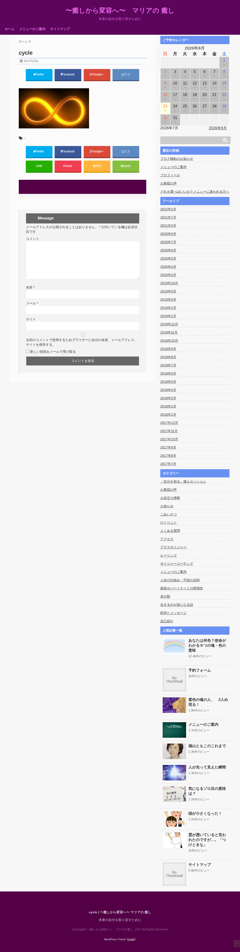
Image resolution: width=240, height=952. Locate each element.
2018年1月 (168, 414)
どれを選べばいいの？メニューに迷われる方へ (194, 191)
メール (32, 303)
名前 (30, 287)
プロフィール (170, 175)
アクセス (166, 539)
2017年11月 (169, 431)
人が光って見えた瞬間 (207, 767)
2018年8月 (168, 357)
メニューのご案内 (32, 29)
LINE (39, 166)
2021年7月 (168, 217)
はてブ (126, 74)
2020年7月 (168, 242)
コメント (32, 239)
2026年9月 (218, 128)
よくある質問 (170, 531)
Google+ (98, 74)
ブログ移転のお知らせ (176, 159)
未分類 (165, 596)
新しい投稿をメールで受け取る (53, 351)
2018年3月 (168, 398)
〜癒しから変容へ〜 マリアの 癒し (120, 10)
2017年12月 (169, 423)
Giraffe (131, 939)
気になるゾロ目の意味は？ (207, 791)
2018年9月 (168, 349)
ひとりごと (168, 522)
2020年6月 (168, 250)
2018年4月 (168, 390)
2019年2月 (168, 308)
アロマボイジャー (173, 547)
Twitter (40, 74)
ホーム (10, 29)
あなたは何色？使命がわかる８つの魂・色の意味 (207, 645)
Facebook (68, 74)
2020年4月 (168, 267)
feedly (127, 166)
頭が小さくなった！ (205, 813)
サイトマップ (60, 29)
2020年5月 (168, 258)
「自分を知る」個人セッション (183, 481)
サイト (31, 319)
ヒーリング (168, 555)
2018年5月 (168, 382)
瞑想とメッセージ (173, 613)
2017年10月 (169, 439)
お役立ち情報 (170, 498)
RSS (98, 166)
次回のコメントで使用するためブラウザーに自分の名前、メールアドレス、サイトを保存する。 (82, 342)
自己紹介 (166, 621)
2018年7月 (168, 365)
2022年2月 (168, 209)
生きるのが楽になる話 (176, 605)
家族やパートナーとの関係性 (181, 588)
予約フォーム (199, 670)
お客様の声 (168, 183)
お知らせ (166, 506)
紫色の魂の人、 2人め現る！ (208, 702)
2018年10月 (169, 340)
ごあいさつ (168, 514)
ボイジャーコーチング (176, 563)
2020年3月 (168, 275)
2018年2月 (168, 406)
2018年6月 (168, 373)
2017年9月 (168, 447)
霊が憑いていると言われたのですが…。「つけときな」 (207, 840)
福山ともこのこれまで (207, 746)
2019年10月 (169, 283)
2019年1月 (168, 316)
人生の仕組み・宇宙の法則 (180, 580)
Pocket (68, 166)
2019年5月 (168, 291)
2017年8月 (168, 455)
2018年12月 (169, 324)
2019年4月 (168, 299)
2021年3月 (168, 225)
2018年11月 (169, 332)
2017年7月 (168, 464)
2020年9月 (168, 234)
